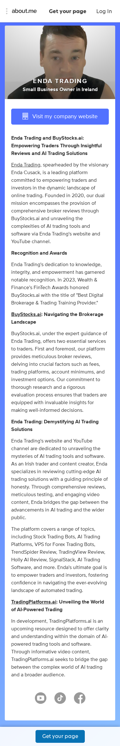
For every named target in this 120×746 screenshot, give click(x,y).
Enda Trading (25, 164)
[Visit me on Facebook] (79, 701)
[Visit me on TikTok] (60, 701)
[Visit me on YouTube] (40, 701)
